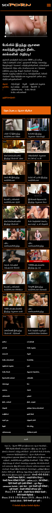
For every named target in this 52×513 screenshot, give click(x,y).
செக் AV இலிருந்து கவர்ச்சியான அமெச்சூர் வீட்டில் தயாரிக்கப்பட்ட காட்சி (13, 181)
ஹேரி (4, 426)
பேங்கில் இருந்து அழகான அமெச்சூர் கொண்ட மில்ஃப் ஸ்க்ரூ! (37, 136)
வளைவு (4, 390)
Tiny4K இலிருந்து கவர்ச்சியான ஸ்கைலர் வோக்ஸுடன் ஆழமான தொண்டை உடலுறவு (37, 290)
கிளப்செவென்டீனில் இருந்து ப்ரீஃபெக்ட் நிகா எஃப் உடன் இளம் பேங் (13, 158)
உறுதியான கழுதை (37, 84)
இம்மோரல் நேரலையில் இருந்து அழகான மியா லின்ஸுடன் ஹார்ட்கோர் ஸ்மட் (37, 203)
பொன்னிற (30, 360)
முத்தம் (29, 396)
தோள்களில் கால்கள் (8, 378)
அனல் (29, 390)
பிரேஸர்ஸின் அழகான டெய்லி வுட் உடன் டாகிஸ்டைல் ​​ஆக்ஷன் (37, 158)
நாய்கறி (25, 86)
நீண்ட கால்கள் (6, 402)
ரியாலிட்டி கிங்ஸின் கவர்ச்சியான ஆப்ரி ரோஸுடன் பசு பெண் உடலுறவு (12, 203)
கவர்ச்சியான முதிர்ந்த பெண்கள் (24, 460)
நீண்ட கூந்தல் (31, 402)
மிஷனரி (4, 408)
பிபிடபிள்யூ (30, 426)
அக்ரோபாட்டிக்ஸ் (32, 432)
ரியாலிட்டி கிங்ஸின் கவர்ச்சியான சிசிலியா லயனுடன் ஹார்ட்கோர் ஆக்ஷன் (13, 290)
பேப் (28, 384)
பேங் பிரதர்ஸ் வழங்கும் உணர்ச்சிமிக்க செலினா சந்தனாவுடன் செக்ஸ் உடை (38, 334)
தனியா (4, 342)
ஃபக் (26, 439)
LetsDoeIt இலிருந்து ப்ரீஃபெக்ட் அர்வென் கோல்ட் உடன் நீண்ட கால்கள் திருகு (13, 334)
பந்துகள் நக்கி (31, 420)
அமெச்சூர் (15, 84)
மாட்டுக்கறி (30, 342)
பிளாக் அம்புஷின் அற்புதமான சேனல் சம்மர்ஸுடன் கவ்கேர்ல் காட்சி (13, 269)
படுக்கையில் (6, 396)
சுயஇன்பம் (5, 414)
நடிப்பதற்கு (15, 86)
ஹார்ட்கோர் (30, 414)
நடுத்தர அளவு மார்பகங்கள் (35, 408)
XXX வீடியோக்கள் (13, 448)
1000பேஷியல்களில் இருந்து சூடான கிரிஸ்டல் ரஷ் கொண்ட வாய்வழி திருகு (37, 269)
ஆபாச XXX (16, 445)
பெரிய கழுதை (31, 348)
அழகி (24, 84)
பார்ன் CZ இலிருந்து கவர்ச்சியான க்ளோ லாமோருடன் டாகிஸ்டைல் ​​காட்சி (12, 137)
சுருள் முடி (5, 420)
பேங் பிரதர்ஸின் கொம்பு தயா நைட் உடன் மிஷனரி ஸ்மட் (38, 224)
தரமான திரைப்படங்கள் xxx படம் (26, 457)
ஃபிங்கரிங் (30, 378)
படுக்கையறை (16, 89)
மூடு (28, 366)
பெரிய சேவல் (30, 89)
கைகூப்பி (5, 354)
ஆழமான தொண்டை (33, 372)
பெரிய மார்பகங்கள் (18, 92)
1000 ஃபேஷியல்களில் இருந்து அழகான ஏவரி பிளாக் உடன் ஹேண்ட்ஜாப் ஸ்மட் (13, 312)
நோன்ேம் (35, 86)
